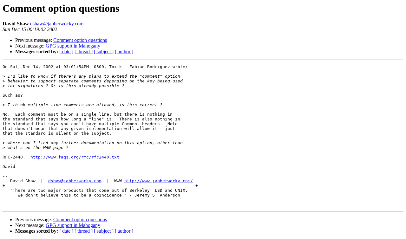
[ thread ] (84, 51)
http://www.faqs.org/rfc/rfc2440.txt (74, 157)
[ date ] (66, 51)
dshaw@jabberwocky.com (56, 23)
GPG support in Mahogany (73, 45)
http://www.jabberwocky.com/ (158, 180)
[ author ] (124, 51)
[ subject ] (104, 51)
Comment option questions (80, 40)
